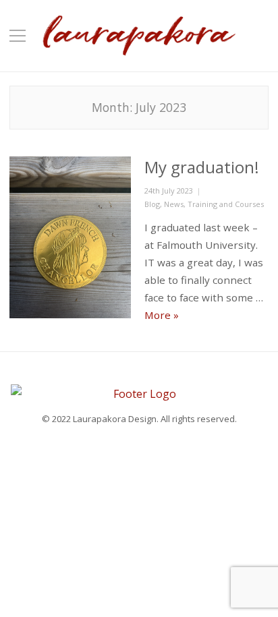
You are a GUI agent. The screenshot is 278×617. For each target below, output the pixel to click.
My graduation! (201, 167)
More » (161, 315)
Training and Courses (226, 204)
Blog (152, 204)
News (174, 204)
